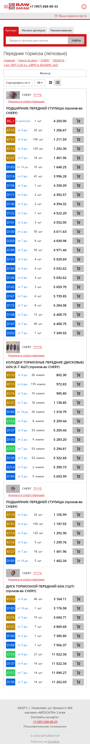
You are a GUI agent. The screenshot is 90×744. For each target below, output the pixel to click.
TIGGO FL (58, 60)
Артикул (11, 30)
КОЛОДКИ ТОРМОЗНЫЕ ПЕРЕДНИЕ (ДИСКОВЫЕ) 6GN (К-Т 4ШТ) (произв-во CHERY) (45, 364)
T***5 (37, 488)
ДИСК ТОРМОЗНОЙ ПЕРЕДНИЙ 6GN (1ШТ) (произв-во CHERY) (40, 588)
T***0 (37, 95)
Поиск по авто (27, 60)
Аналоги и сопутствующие (26, 101)
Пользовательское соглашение (45, 726)
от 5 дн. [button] (23, 185)
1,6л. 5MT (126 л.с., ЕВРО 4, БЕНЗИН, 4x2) (30, 65)
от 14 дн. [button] (23, 167)
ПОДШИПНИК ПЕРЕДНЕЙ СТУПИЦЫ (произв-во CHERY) (44, 110)
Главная (9, 60)
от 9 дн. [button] (23, 176)
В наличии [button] (22, 121)
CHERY (43, 60)
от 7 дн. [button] (23, 157)
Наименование (61, 30)
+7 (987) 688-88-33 (44, 6)
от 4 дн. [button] (23, 130)
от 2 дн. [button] (23, 222)
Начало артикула (33, 30)
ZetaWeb (54, 742)
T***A (37, 347)
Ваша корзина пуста (72, 16)
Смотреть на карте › (45, 717)
